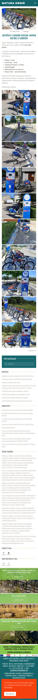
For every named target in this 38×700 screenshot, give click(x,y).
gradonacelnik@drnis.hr (19, 670)
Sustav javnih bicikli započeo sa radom (15, 397)
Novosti (25, 31)
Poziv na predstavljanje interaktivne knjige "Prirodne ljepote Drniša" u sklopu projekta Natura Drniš (18, 433)
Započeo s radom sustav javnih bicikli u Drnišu (17, 376)
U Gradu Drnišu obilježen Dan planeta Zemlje (17, 379)
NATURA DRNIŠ (13, 3)
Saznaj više (19, 576)
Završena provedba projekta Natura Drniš (16, 394)
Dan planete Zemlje (8, 427)
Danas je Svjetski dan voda (11, 382)
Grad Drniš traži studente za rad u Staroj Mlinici (18, 424)
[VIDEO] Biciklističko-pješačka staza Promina (17, 401)
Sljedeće (32, 350)
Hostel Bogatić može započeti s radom (15, 391)
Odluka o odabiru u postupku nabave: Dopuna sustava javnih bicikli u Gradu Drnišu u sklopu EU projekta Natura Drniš (18, 518)
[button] (35, 3)
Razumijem (10, 694)
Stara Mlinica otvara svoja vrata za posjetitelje (17, 410)
